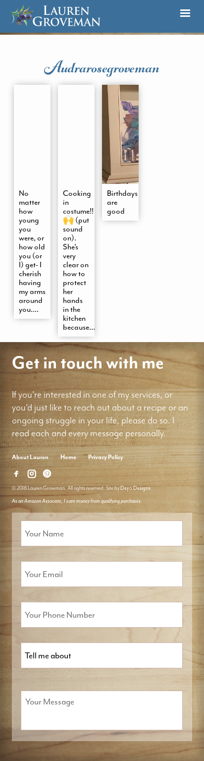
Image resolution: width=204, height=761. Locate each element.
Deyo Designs (135, 488)
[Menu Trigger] (185, 13)
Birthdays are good (120, 202)
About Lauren (30, 457)
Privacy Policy (105, 457)
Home (68, 457)
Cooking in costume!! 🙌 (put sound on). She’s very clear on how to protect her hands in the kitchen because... (76, 260)
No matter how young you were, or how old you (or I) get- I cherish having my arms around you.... (32, 251)
